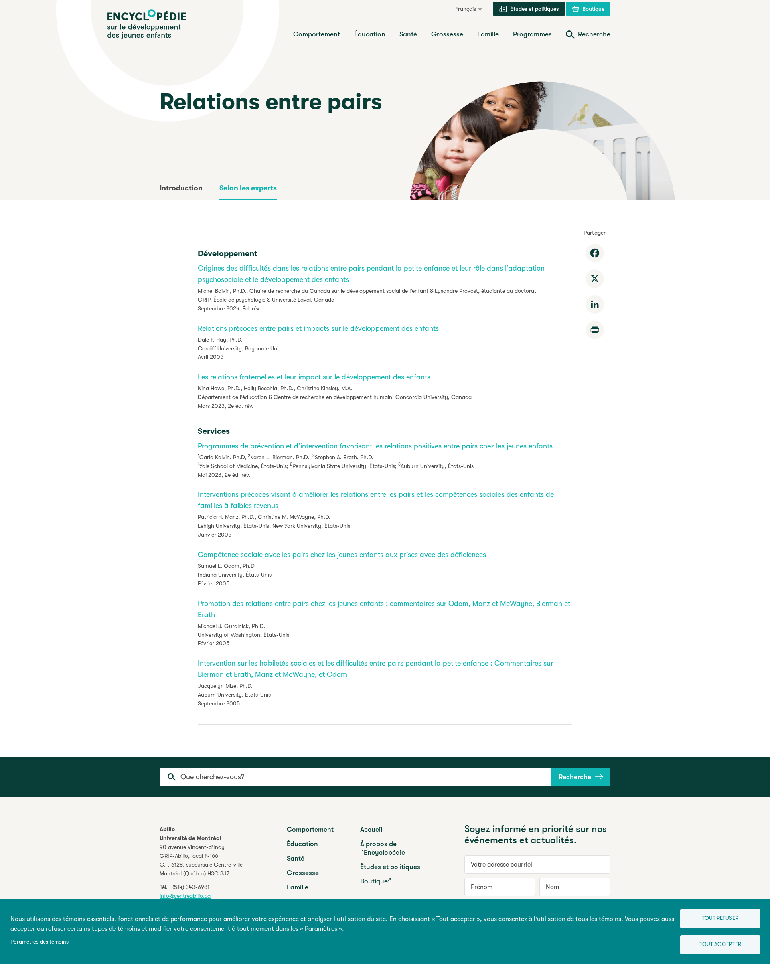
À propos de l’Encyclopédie (382, 848)
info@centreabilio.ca (185, 896)
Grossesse (303, 873)
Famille (297, 887)
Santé (295, 858)
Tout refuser (720, 918)
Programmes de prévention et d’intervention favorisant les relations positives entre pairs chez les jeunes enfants (375, 446)
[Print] (595, 330)
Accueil (371, 829)
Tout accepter (720, 944)
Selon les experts (248, 188)
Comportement (310, 829)
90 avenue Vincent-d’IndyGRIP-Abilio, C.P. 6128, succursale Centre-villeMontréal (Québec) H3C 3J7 (201, 860)
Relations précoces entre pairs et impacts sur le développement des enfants (318, 328)
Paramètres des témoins (39, 942)
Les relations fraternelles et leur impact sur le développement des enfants (314, 377)
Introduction (181, 188)
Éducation (302, 844)
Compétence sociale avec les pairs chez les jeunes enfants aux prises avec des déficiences (342, 555)
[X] (595, 278)
